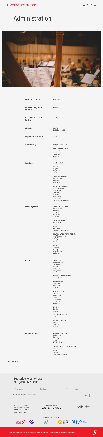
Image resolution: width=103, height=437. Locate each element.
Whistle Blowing (17, 412)
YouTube (26, 405)
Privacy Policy (16, 410)
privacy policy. (59, 432)
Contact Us (16, 405)
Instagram (26, 407)
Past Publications (17, 407)
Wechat (26, 412)
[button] (91, 4)
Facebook (26, 410)
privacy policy (32, 394)
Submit (86, 395)
